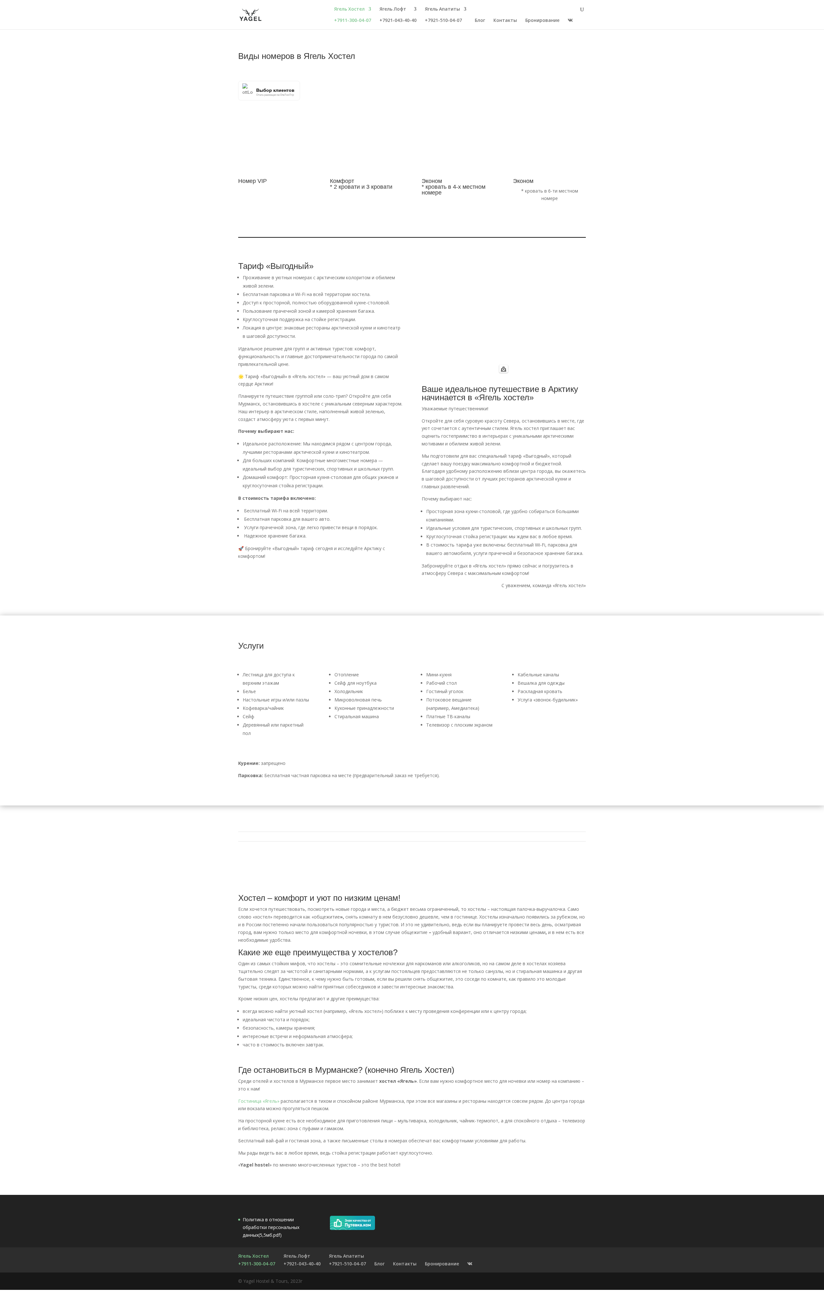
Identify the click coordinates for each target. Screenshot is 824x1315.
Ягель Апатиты (442, 9)
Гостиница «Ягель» (258, 1101)
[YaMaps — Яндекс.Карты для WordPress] (503, 369)
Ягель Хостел (349, 9)
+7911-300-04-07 (352, 20)
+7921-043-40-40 (398, 20)
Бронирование (542, 20)
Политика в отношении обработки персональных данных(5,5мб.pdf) (271, 1227)
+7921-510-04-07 (443, 20)
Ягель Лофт (392, 9)
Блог (480, 20)
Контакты (505, 20)
